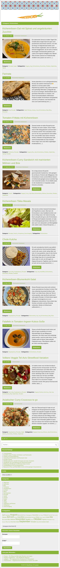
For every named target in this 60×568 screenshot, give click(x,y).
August (27, 66)
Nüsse (32, 519)
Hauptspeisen (17, 271)
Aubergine (7, 515)
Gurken (41, 392)
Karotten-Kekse (7, 459)
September (53, 66)
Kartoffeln (42, 271)
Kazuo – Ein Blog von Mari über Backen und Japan (18, 556)
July (31, 66)
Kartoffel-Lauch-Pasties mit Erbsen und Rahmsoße (17, 455)
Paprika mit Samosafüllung (10, 456)
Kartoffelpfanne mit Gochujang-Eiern (13, 465)
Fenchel (50, 515)
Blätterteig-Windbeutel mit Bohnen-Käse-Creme (16, 464)
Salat (17, 521)
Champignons (29, 515)
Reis (9, 521)
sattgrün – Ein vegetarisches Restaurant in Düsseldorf (19, 559)
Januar (33, 110)
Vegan (5, 502)
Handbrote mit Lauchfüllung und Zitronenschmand (17, 462)
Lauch (43, 517)
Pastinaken (49, 519)
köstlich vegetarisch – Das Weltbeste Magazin (17, 557)
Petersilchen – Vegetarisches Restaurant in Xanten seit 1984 (21, 560)
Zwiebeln (15, 273)
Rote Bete (13, 521)
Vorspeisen (21, 233)
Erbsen (45, 432)
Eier (33, 152)
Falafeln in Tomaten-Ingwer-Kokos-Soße (23, 321)
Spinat (4, 68)
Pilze (7, 521)
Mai (47, 110)
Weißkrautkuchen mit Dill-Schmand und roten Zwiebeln (18, 461)
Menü (5, 491)
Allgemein (6, 482)
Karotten (15, 517)
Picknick (3, 521)
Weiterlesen (7, 61)
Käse (32, 193)
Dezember (35, 515)
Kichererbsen (36, 66)
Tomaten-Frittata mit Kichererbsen (20, 117)
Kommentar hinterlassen (21, 35)
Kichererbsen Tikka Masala (16, 201)
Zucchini (39, 521)
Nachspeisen (7, 493)
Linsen (47, 517)
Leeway (36, 565)
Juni (37, 110)
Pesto (53, 519)
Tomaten (8, 153)
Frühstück (11, 152)
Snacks (10, 193)
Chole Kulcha (9, 239)
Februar (29, 110)
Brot (10, 110)
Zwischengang (28, 233)
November (42, 66)
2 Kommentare (16, 361)
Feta (53, 515)
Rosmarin (5, 112)
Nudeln (28, 519)
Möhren (44, 193)
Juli (35, 152)
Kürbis (41, 517)
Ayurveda (11, 271)
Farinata (6, 73)
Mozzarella (4, 519)
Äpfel (47, 521)
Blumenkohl (32, 315)
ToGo (52, 315)
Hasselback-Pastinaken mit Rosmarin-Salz (15, 458)
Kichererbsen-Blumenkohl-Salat (19, 279)
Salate (22, 432)
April (25, 110)
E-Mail (4, 540)
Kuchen (5, 490)
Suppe (15, 66)
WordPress (29, 565)
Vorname (5, 534)
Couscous (40, 432)
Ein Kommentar (18, 403)
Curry (27, 193)
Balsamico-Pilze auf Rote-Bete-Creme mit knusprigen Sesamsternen (22, 467)
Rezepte (11, 66)
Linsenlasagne (7, 453)
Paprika (44, 519)
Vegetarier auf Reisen (9, 503)
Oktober (48, 66)
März (50, 110)
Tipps (4, 500)
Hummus (46, 392)
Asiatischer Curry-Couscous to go (20, 399)
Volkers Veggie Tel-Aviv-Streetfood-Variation (25, 357)
